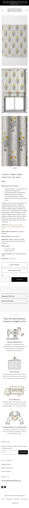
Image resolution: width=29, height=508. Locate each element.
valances (4, 226)
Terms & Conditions (6, 471)
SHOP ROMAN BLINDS (14, 270)
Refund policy (9, 499)
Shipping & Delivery (6, 464)
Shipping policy (15, 503)
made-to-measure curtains (15, 224)
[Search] (24, 10)
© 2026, (6, 495)
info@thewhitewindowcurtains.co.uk (11, 480)
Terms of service (24, 499)
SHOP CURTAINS (14, 264)
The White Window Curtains (13, 495)
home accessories (12, 226)
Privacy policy (16, 499)
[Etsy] (5, 487)
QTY (3, 275)
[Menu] (2, 10)
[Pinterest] (2, 487)
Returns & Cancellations (7, 468)
